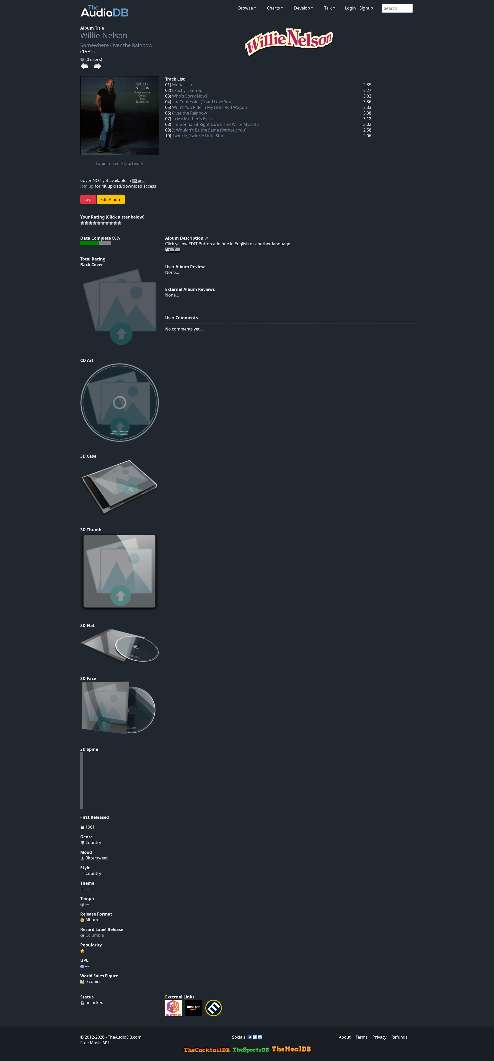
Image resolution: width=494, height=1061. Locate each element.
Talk (328, 8)
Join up (87, 186)
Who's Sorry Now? (190, 96)
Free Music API (94, 1043)
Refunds (399, 1037)
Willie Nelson (104, 35)
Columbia (94, 935)
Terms (362, 1037)
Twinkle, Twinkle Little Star (198, 135)
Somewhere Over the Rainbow (116, 45)
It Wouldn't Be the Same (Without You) (209, 130)
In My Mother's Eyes (192, 118)
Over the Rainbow (189, 113)
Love (88, 199)
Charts (273, 8)
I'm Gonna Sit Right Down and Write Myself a (216, 124)
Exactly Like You (187, 90)
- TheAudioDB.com (123, 1037)
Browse (245, 8)
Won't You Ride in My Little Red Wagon (209, 107)
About (345, 1037)
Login (350, 8)
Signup (366, 8)
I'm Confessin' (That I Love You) (202, 102)
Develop (302, 8)
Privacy (379, 1037)
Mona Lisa (182, 85)
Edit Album (110, 199)
